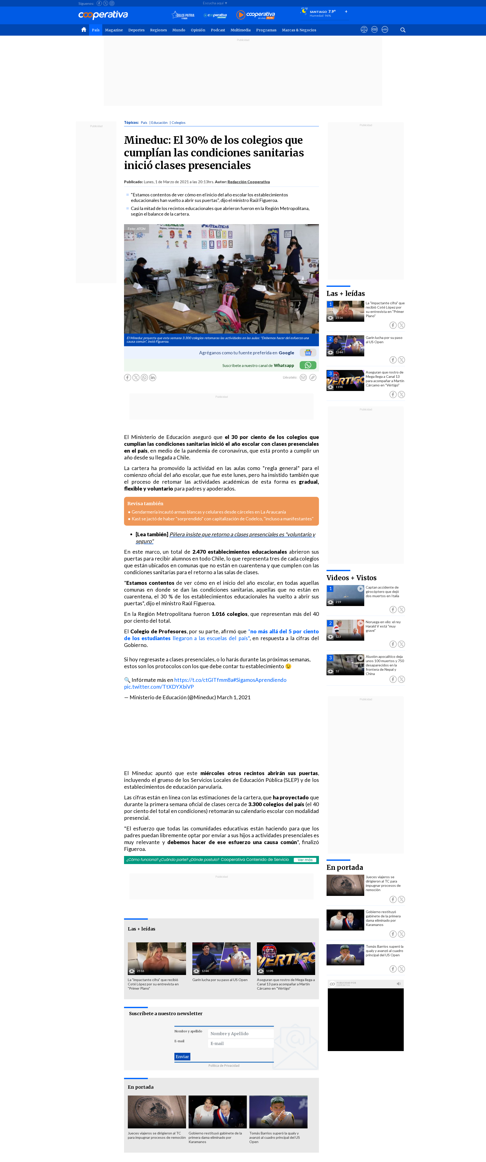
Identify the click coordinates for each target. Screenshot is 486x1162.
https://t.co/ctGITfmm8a (203, 680)
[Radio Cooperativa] (255, 15)
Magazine (114, 30)
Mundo (178, 30)
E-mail (179, 1041)
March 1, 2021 (234, 697)
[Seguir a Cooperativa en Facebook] (99, 3)
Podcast (218, 30)
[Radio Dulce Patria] (183, 15)
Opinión (198, 30)
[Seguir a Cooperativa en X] (105, 3)
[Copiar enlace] (312, 377)
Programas (266, 30)
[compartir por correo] (303, 377)
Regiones (158, 30)
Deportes (136, 30)
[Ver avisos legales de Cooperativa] (364, 34)
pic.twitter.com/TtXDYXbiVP (159, 686)
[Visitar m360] (374, 34)
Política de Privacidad (224, 1065)
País (95, 30)
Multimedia (241, 30)
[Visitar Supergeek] (384, 34)
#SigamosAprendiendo (260, 680)
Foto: (132, 229)
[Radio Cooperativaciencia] (215, 15)
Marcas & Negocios (299, 30)
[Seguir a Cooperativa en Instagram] (111, 3)
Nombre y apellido (188, 1031)
